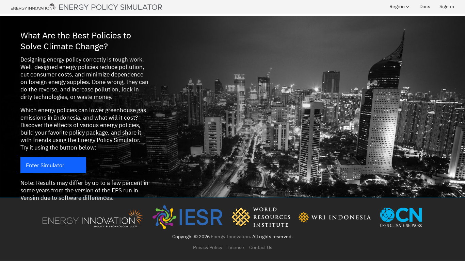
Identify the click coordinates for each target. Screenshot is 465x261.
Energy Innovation (230, 236)
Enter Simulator (45, 165)
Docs (424, 6)
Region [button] (397, 6)
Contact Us (260, 247)
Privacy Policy (207, 247)
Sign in (446, 6)
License (235, 247)
